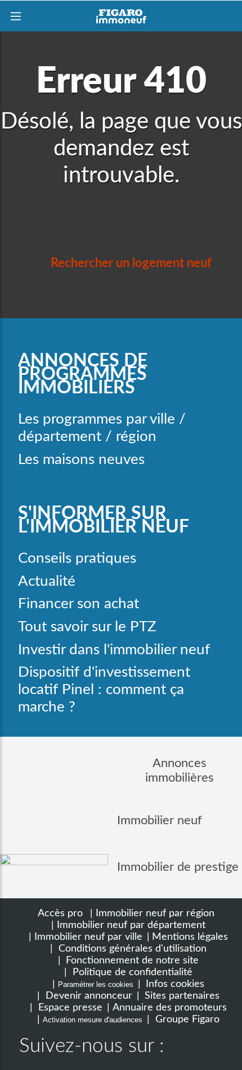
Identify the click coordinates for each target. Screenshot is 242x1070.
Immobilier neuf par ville (88, 937)
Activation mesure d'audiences (92, 1020)
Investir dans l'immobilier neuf (114, 649)
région (136, 436)
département (59, 436)
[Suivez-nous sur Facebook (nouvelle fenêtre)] (183, 1047)
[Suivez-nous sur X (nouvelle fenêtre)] (219, 1047)
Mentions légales (190, 937)
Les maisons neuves (81, 459)
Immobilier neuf (159, 820)
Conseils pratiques (77, 558)
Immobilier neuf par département (131, 925)
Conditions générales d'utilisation (131, 948)
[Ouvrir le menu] (15, 16)
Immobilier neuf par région (155, 913)
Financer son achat (78, 603)
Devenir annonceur (87, 995)
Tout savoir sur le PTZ (87, 626)
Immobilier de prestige (178, 867)
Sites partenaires (180, 995)
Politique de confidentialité (131, 972)
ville (162, 419)
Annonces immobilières (179, 770)
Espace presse (68, 1007)
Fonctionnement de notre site (131, 960)
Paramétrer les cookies (95, 984)
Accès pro (60, 913)
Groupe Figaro (186, 1019)
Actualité (46, 581)
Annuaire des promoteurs (170, 1007)
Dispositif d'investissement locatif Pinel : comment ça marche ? (104, 689)
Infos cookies (173, 984)
